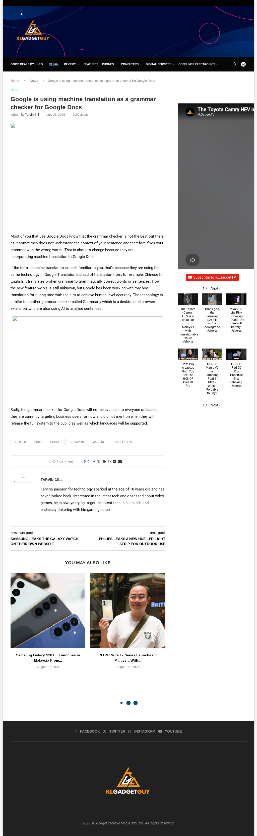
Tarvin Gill (32, 115)
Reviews (70, 64)
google (55, 442)
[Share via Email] (120, 462)
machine (98, 442)
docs (38, 442)
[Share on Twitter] (99, 462)
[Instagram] (235, 78)
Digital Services (158, 64)
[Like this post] (88, 462)
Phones (108, 64)
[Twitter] (230, 78)
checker (20, 442)
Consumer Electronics (196, 64)
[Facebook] (225, 78)
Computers (130, 64)
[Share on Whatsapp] (109, 462)
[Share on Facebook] (94, 462)
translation (122, 442)
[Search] (234, 64)
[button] (215, 288)
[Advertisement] (155, 31)
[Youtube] (241, 78)
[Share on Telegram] (114, 462)
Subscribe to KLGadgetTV (214, 277)
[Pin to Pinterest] (104, 462)
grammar (77, 442)
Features (91, 64)
